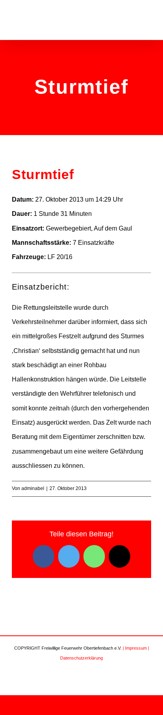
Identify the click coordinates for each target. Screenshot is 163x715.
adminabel (32, 488)
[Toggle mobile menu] (148, 21)
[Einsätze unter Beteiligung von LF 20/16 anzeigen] (76, 257)
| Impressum (135, 648)
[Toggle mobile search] (134, 21)
